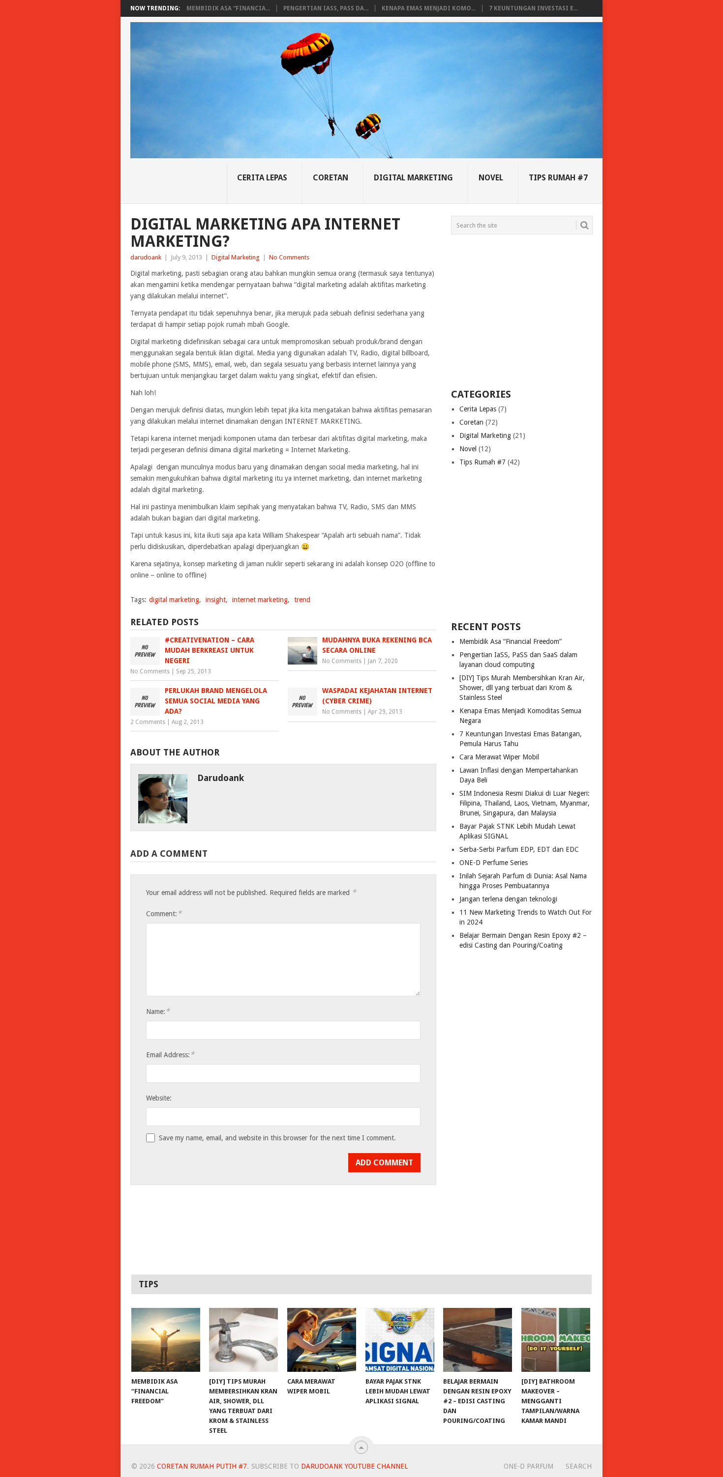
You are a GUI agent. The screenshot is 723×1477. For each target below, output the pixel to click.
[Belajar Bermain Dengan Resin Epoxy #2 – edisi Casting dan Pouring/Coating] (477, 1340)
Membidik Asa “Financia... (228, 8)
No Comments (289, 257)
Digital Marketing (413, 177)
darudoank (145, 257)
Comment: (163, 913)
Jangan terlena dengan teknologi (508, 899)
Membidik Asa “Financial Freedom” (510, 641)
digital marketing (174, 600)
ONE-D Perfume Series (493, 863)
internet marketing (260, 600)
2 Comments (147, 722)
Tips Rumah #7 (558, 177)
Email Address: (170, 1054)
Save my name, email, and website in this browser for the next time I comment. (277, 1138)
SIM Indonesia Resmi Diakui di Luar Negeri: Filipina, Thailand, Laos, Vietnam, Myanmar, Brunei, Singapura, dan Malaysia (524, 803)
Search (579, 1466)
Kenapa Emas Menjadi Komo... (429, 8)
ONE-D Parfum (528, 1466)
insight (216, 600)
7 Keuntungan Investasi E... (533, 8)
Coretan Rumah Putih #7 (202, 1466)
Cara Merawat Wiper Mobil (499, 757)
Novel (491, 177)
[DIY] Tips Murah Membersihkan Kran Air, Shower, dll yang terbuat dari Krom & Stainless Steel (522, 687)
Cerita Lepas (262, 177)
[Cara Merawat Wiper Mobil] (321, 1340)
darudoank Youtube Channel (354, 1466)
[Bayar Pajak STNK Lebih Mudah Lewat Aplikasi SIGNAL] (399, 1340)
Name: (158, 1011)
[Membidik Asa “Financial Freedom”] (165, 1340)
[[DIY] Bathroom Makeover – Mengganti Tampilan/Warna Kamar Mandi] (555, 1340)
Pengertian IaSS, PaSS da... (325, 8)
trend (302, 600)
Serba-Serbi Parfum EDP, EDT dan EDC (519, 849)
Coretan (330, 177)
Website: (159, 1098)
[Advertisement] (512, 310)
